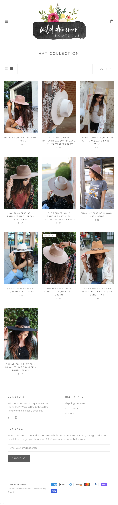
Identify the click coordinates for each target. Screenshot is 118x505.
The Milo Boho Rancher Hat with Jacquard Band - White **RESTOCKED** (59, 141)
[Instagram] (16, 417)
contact (69, 413)
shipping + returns (75, 403)
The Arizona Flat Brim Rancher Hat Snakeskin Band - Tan (97, 291)
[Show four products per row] (11, 68)
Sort (104, 68)
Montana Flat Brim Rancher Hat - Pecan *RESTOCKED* (21, 216)
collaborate (71, 408)
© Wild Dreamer (17, 484)
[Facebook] (9, 417)
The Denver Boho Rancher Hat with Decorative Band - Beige (59, 216)
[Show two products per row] (6, 68)
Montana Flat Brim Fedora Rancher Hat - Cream (59, 291)
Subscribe (19, 458)
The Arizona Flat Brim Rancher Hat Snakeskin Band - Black (20, 367)
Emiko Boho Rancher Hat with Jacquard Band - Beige (97, 141)
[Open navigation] (6, 21)
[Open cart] (111, 21)
